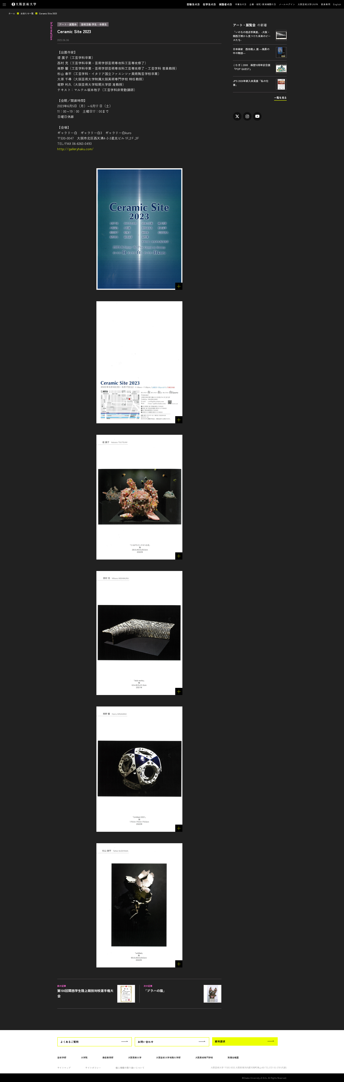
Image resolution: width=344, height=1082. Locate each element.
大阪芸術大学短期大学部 (168, 1057)
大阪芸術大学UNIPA (308, 4)
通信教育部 (107, 1057)
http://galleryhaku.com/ (75, 148)
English (337, 4)
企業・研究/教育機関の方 (262, 4)
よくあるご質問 (69, 1042)
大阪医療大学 (134, 1057)
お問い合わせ (145, 1042)
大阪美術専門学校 (204, 1057)
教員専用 (325, 4)
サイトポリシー (93, 1067)
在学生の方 (209, 4)
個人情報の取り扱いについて (130, 1067)
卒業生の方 (241, 4)
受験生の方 (193, 4)
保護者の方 (225, 4)
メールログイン (287, 4)
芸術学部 (61, 1057)
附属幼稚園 (233, 1057)
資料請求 (220, 1041)
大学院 (84, 1057)
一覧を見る (280, 97)
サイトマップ (64, 1067)
